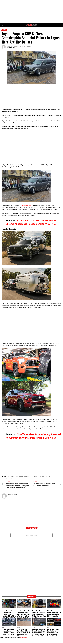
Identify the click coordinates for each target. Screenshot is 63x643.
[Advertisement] (31, 11)
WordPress (23, 637)
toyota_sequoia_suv (8, 478)
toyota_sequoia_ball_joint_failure (39, 476)
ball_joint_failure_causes (20, 476)
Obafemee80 (11, 47)
